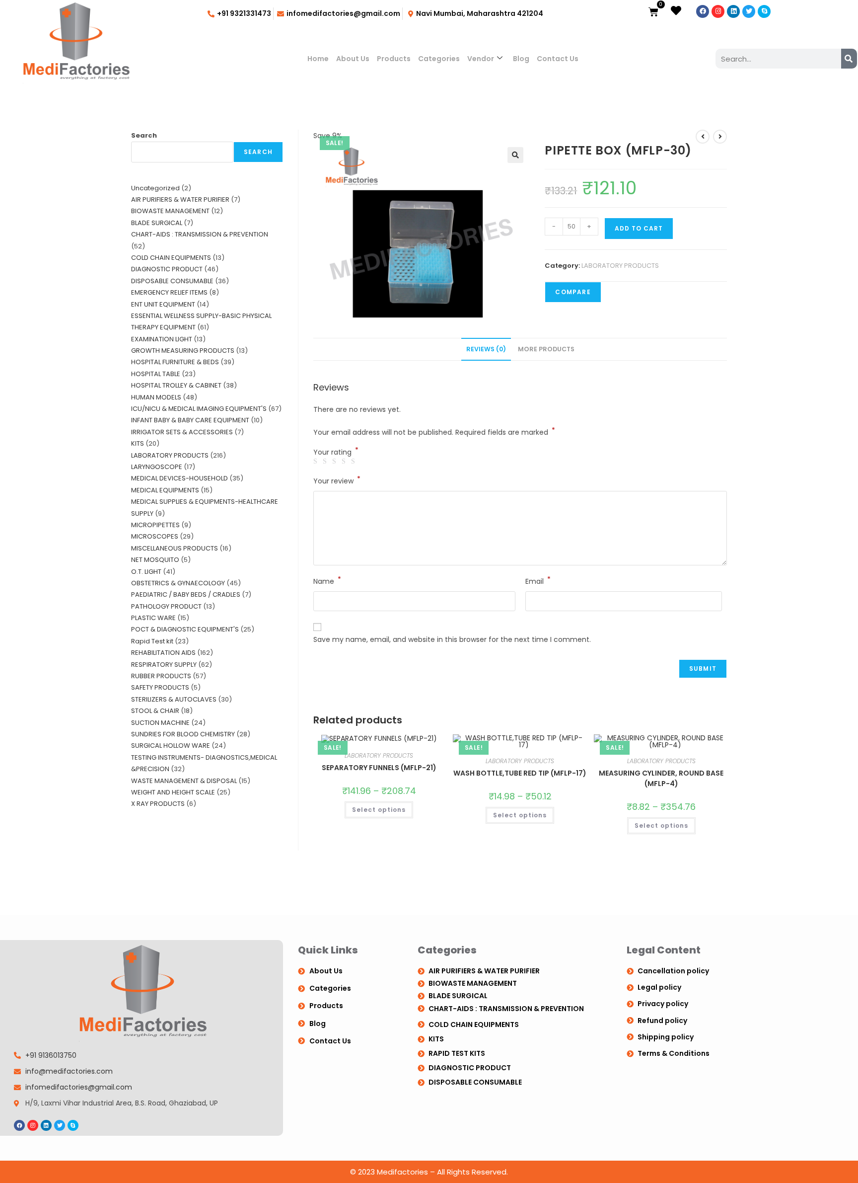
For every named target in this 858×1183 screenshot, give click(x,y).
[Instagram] (718, 11)
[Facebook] (702, 11)
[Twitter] (748, 11)
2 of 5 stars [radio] (326, 461)
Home (318, 59)
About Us (352, 59)
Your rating (335, 452)
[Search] (849, 59)
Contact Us (557, 59)
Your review (336, 480)
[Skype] (764, 11)
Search (144, 135)
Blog (521, 59)
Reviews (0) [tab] (486, 349)
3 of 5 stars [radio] (335, 461)
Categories (439, 59)
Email (538, 580)
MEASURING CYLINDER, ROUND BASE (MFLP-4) (661, 778)
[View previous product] (703, 137)
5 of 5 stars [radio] (354, 461)
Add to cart (639, 228)
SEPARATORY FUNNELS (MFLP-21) (379, 768)
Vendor (480, 59)
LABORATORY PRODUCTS (620, 265)
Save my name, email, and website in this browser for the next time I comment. (452, 639)
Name (327, 580)
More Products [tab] (546, 349)
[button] (515, 155)
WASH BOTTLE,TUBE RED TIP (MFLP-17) (519, 773)
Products (394, 59)
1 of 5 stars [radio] (316, 461)
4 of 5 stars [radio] (345, 461)
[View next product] (720, 137)
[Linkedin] (733, 11)
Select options (379, 809)
